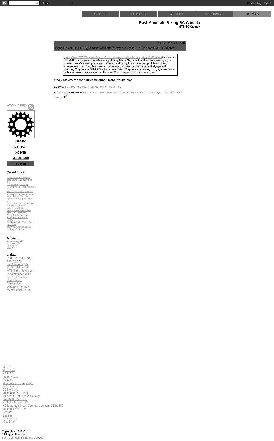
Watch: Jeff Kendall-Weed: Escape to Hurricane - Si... (20, 192)
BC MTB (252, 14)
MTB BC (100, 14)
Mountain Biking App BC (18, 383)
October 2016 (14, 243)
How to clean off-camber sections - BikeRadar (19, 211)
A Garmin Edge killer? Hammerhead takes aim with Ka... (21, 186)
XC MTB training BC (15, 402)
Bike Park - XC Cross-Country (21, 396)
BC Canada (10, 418)
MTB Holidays (15, 267)
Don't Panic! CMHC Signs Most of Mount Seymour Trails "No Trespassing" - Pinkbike (113, 57)
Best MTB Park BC (15, 399)
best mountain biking (84, 86)
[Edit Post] (66, 97)
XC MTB (176, 14)
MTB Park (138, 14)
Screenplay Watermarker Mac (18, 285)
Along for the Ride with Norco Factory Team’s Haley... (18, 217)
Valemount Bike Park (16, 392)
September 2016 (15, 241)
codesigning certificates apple (17, 262)
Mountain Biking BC (15, 408)
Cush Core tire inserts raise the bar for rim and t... (20, 204)
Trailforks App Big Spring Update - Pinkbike (19, 228)
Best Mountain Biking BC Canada (22, 437)
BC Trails (8, 386)
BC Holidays (10, 389)
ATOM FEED (17, 106)
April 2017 (12, 245)
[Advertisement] (207, 105)
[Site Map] (9, 421)
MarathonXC (214, 14)
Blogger (7, 415)
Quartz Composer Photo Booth (18, 278)
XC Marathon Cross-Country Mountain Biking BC (33, 405)
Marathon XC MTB (18, 290)
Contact (7, 412)
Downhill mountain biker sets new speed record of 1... (19, 179)
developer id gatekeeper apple (20, 272)
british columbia (110, 86)
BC (67, 86)
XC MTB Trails (18, 269)
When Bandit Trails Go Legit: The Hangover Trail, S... (20, 198)
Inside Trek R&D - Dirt (17, 208)
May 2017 (12, 248)
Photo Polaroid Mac (19, 257)
